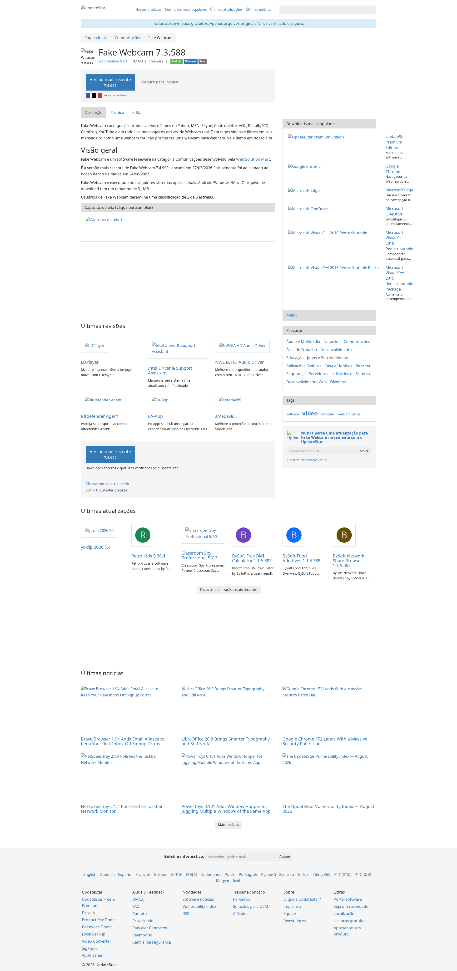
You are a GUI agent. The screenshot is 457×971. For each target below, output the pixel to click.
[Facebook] (88, 95)
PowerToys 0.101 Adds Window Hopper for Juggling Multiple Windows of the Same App (226, 808)
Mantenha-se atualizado (107, 483)
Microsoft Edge (399, 190)
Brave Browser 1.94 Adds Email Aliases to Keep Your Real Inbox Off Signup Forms (122, 741)
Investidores (294, 920)
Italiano (161, 874)
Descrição (94, 112)
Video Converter (96, 941)
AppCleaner (92, 955)
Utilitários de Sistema (351, 373)
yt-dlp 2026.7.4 (95, 547)
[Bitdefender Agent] (103, 399)
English (89, 874)
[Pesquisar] (371, 9)
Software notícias (198, 899)
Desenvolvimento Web (306, 381)
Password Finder (97, 927)
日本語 (176, 874)
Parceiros (241, 899)
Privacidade (142, 920)
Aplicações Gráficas (303, 365)
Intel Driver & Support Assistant (170, 370)
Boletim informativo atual (307, 460)
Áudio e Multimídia (303, 341)
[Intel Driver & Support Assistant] (178, 348)
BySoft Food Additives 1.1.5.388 (301, 558)
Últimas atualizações (226, 9)
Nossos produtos (148, 9)
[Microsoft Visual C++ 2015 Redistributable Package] (334, 267)
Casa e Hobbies (338, 365)
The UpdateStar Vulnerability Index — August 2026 (328, 808)
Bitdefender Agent (99, 416)
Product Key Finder (99, 919)
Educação (295, 357)
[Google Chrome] (305, 166)
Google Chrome (393, 169)
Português (248, 874)
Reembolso (142, 935)
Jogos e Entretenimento (328, 357)
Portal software (348, 899)
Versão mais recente (110, 82)
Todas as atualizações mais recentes (229, 589)
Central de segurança (151, 942)
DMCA (138, 899)
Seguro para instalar (160, 82)
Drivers (88, 912)
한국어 (191, 874)
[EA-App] (160, 399)
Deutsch (107, 874)
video (310, 413)
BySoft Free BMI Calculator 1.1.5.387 (252, 558)
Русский (268, 874)
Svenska (286, 874)
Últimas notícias (258, 9)
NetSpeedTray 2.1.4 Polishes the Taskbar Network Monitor (122, 808)
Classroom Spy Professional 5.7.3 (199, 555)
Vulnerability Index (199, 906)
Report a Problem (115, 95)
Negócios (331, 341)
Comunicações (357, 341)
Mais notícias (228, 824)
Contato (139, 913)
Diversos (338, 381)
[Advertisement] (178, 279)
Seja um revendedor (352, 906)
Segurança (296, 373)
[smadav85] (230, 399)
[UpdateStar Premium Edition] (317, 136)
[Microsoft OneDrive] (309, 208)
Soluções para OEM (250, 906)
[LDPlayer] (94, 345)
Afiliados (240, 913)
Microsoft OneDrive (394, 211)
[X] (94, 95)
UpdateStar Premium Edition (396, 142)
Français (143, 874)
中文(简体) (343, 874)
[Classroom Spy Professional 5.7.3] (203, 533)
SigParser (90, 948)
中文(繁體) (364, 874)
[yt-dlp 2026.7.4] (99, 530)
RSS (186, 913)
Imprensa (292, 906)
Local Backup (93, 934)
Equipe (289, 913)
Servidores (318, 373)
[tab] (94, 112)
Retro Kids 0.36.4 (148, 556)
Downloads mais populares (186, 9)
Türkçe (303, 874)
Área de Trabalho (301, 349)
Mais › (291, 315)
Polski (230, 874)
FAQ (136, 906)
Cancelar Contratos (149, 927)
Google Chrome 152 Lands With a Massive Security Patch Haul (325, 741)
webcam (327, 414)
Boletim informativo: (184, 856)
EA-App (155, 416)
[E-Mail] (100, 95)
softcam (292, 414)
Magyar (223, 880)
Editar (137, 112)
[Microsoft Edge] (305, 190)
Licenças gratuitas (350, 920)
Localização (344, 913)
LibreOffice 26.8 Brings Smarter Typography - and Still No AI (227, 741)
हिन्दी (236, 880)
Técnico (117, 112)
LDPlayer (90, 362)
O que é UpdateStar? (302, 899)
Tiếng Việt (322, 874)
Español (125, 874)
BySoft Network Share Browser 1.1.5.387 (348, 560)
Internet (363, 365)
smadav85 (225, 416)
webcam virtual (350, 414)
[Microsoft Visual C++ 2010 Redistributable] (328, 232)
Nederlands (210, 874)
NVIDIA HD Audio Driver (239, 362)
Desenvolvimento (336, 349)
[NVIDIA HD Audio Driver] (242, 345)
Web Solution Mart (113, 61)
